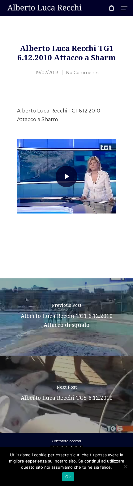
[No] (125, 466)
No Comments (82, 72)
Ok (68, 476)
